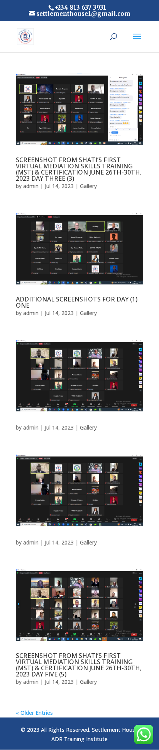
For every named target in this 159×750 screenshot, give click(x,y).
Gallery (88, 186)
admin (31, 186)
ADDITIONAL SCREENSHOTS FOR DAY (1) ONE (76, 302)
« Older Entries (34, 712)
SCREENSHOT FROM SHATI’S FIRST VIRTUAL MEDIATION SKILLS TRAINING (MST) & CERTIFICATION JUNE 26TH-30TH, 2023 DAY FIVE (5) (79, 664)
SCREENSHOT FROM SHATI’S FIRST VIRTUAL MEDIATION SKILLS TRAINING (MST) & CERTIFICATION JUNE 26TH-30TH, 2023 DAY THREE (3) (79, 169)
